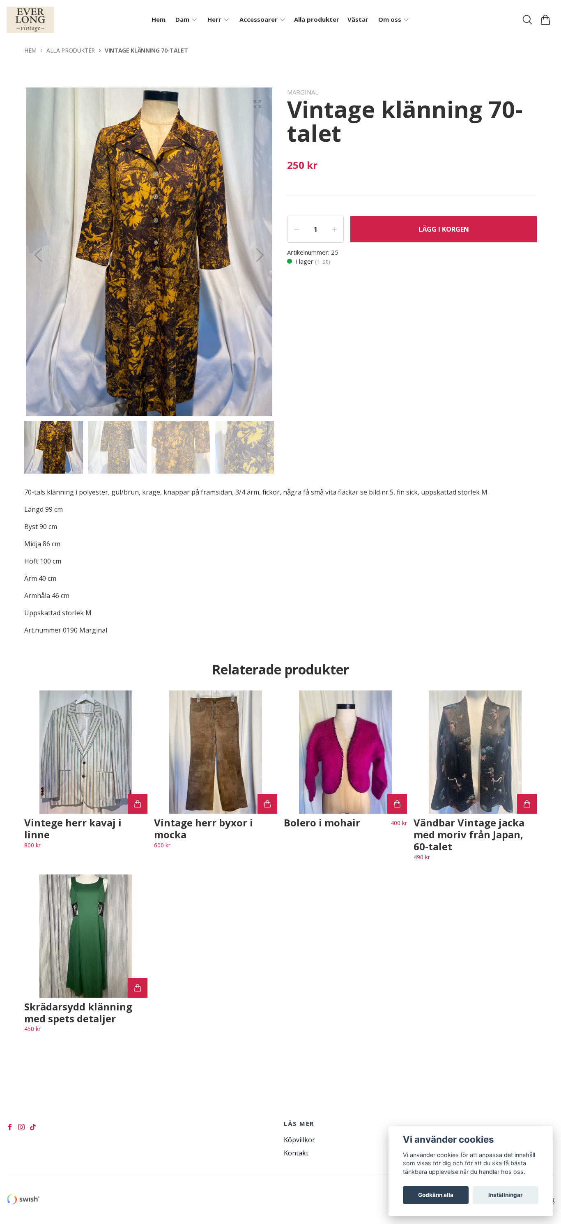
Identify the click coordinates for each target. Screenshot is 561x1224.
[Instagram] (21, 1127)
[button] (260, 255)
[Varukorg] (545, 19)
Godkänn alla (435, 1195)
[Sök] (527, 19)
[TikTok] (33, 1127)
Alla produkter (70, 50)
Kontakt (296, 1152)
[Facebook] (10, 1127)
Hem (30, 50)
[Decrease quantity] (296, 229)
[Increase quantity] (334, 229)
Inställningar (505, 1195)
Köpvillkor (299, 1139)
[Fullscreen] (257, 104)
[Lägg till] (137, 804)
